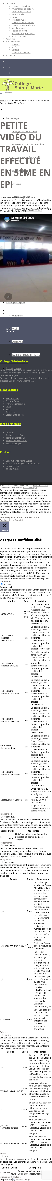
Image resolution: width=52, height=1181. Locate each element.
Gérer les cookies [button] (32, 517)
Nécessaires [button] (5, 581)
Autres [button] (3, 1153)
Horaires (10, 432)
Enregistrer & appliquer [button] (10, 1177)
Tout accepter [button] (6, 517)
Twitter (9, 329)
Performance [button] (6, 842)
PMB (8, 409)
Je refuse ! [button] (18, 517)
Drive (8, 406)
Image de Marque (30, 488)
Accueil (3, 100)
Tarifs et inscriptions (15, 437)
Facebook (10, 331)
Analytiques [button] (5, 859)
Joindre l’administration (16, 440)
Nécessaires (8, 584)
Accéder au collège (14, 435)
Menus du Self (12, 398)
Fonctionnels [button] (6, 813)
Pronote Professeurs (15, 403)
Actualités (10, 412)
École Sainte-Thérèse (16, 414)
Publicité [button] (4, 1032)
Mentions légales (40, 486)
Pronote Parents (13, 401)
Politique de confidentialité (12, 520)
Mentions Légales (14, 443)
